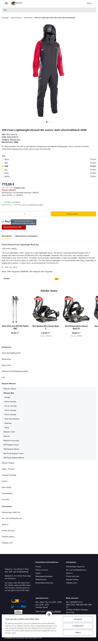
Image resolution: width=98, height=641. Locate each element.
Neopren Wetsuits (9, 383)
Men (57, 279)
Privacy (38, 566)
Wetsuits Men (15, 139)
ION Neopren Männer (12, 449)
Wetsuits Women (10, 388)
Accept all (78, 619)
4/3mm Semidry (10, 410)
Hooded (7, 397)
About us (5, 524)
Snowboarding (7, 493)
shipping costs (19, 187)
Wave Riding (6, 487)
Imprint (38, 573)
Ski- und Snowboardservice (12, 518)
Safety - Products (8, 469)
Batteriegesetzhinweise (44, 576)
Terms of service (41, 570)
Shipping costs (7, 543)
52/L (50, 170)
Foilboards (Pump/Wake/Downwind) (15, 371)
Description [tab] (7, 236)
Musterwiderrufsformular (45, 583)
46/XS (50, 159)
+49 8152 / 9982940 (53, 611)
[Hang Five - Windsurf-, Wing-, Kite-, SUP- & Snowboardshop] (17, 3)
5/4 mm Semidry (10, 406)
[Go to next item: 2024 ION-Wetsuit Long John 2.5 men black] (94, 17)
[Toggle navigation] (6, 2)
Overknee (8, 423)
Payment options (8, 536)
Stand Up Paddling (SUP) (11, 353)
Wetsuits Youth (9, 432)
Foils (3, 377)
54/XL (50, 173)
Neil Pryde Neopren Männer (14, 457)
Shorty (7, 427)
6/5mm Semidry (10, 401)
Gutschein (5, 499)
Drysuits (7, 436)
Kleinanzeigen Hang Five (11, 512)
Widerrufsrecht (41, 579)
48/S (50, 163)
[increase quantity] (44, 214)
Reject (78, 632)
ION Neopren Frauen (12, 445)
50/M (50, 166)
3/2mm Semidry (10, 414)
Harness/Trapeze (8, 463)
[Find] (93, 10)
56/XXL (50, 176)
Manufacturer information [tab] (27, 236)
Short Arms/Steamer (12, 419)
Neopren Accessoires (11, 440)
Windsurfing (6, 359)
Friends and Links (8, 530)
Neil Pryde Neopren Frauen (14, 453)
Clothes (5, 481)
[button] (71, 3)
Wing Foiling (6, 365)
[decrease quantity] (4, 214)
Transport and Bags (9, 475)
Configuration (77, 626)
